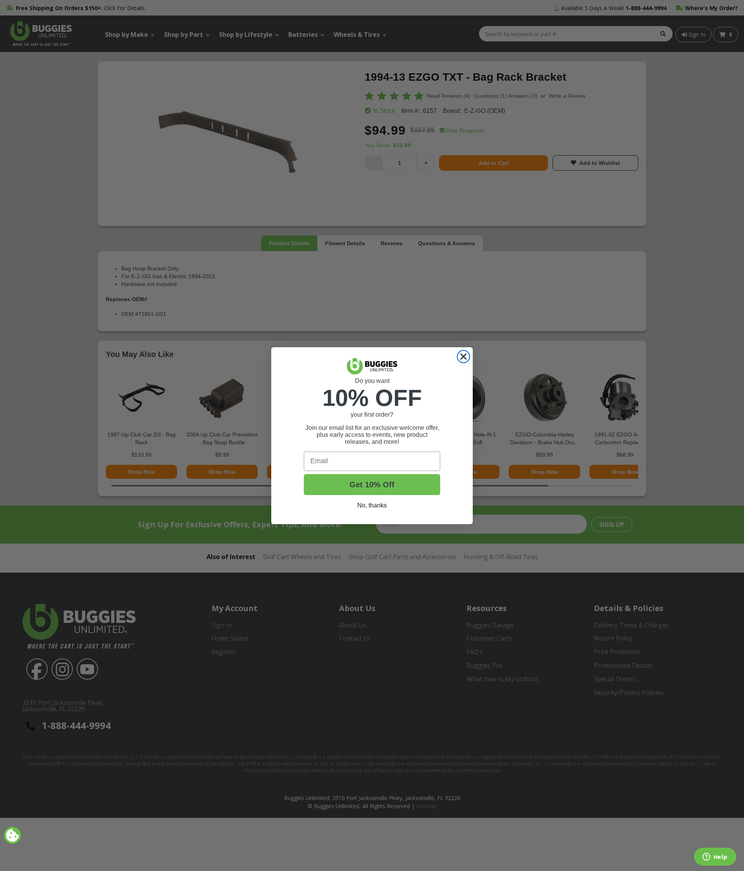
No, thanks (372, 505)
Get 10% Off (372, 484)
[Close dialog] (463, 356)
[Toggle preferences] (12, 835)
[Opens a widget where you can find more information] (715, 857)
